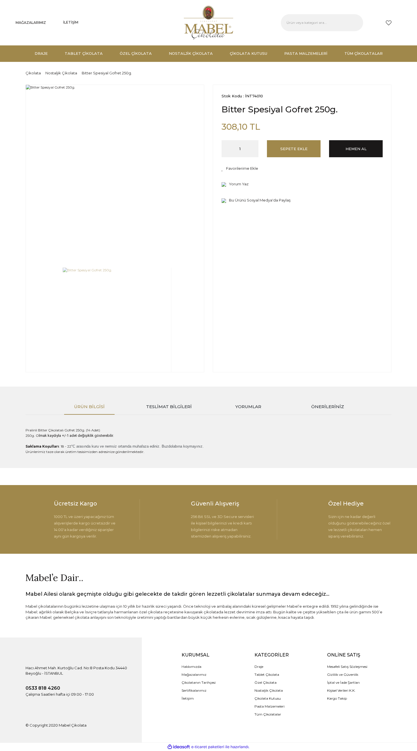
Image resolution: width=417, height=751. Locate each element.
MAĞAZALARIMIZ (31, 22)
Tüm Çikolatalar (267, 714)
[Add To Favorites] (240, 168)
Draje (258, 666)
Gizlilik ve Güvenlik (342, 674)
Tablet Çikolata (266, 674)
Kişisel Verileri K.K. (341, 690)
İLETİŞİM (70, 22)
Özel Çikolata (265, 682)
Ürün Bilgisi (89, 406)
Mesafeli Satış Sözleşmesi (347, 666)
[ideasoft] (178, 747)
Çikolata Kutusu (267, 698)
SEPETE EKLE (294, 148)
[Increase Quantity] (254, 148)
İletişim (188, 698)
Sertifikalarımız (194, 690)
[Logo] (208, 23)
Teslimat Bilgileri (169, 406)
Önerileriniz (327, 406)
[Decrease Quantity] (226, 148)
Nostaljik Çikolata (268, 690)
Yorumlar (248, 406)
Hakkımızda (191, 666)
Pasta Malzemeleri (269, 706)
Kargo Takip (337, 698)
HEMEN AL (356, 148)
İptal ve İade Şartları (343, 682)
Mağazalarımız (194, 674)
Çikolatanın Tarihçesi (199, 682)
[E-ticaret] (207, 747)
